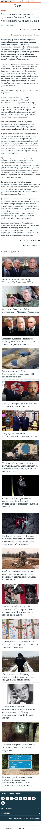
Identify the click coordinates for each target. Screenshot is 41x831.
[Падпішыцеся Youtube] (16, 798)
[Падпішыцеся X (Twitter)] (12, 798)
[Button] (24, 29)
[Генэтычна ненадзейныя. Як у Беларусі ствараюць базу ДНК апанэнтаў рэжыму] (20, 358)
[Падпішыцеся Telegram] (34, 798)
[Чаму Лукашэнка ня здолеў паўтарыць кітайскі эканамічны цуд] (20, 420)
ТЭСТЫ (21, 828)
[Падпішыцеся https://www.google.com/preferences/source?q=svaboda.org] (3, 798)
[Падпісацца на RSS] (3, 803)
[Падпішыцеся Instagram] (29, 798)
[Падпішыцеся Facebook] (7, 798)
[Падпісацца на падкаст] (20, 798)
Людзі (3, 11)
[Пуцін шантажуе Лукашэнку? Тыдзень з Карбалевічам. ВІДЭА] (20, 267)
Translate (31, 1)
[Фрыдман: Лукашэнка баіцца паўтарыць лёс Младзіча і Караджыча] (20, 296)
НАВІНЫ (9, 828)
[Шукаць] (33, 828)
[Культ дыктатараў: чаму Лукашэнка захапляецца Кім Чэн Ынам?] (20, 391)
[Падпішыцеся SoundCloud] (25, 798)
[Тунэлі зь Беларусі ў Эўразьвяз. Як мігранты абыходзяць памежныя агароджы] (20, 732)
